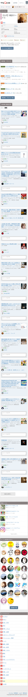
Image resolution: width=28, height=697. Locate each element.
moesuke (6, 122)
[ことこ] (4, 544)
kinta (5, 467)
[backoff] (4, 576)
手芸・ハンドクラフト (9, 659)
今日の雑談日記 (10, 66)
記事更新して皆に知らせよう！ (14, 76)
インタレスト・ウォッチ (9, 329)
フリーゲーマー (24, 548)
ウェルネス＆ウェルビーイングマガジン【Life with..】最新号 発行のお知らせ (10, 134)
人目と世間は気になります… (8, 229)
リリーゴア (6, 252)
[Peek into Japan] (24, 592)
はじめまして (8, 93)
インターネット (7, 668)
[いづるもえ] (17, 544)
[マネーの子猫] (2, 273)
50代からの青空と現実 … (9, 309)
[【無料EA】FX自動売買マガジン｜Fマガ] (10, 592)
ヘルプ (20, 693)
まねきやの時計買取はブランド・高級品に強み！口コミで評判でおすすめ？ (10, 196)
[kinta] (2, 467)
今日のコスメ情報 (7, 138)
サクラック (24, 564)
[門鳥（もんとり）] (24, 584)
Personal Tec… (20, 387)
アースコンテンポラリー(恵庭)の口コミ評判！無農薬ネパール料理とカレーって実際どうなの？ (11, 420)
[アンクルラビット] (2, 487)
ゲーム (4, 662)
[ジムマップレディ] (4, 600)
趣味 (4, 653)
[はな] (2, 430)
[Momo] (17, 568)
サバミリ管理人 (24, 572)
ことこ (3, 548)
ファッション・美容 (8, 638)
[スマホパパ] (17, 584)
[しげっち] (2, 408)
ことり (3, 556)
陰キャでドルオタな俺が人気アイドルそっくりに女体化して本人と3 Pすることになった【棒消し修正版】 (10, 113)
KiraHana (4, 588)
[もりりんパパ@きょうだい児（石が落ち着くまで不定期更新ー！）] (2, 218)
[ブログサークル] (5, 2)
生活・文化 (6, 622)
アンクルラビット (8, 487)
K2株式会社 (4, 440)
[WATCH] (2, 204)
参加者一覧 (14, 607)
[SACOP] (17, 576)
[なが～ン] (10, 552)
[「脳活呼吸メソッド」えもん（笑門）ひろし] (17, 560)
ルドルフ (10, 572)
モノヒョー (10, 604)
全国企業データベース (9, 183)
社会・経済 (6, 647)
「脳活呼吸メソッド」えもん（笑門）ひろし (17, 563)
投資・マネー (6, 650)
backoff (3, 580)
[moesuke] (2, 122)
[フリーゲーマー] (24, 544)
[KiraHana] (4, 584)
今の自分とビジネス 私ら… (11, 268)
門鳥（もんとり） (24, 588)
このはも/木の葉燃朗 (10, 548)
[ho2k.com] (2, 393)
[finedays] (17, 592)
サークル (11, 693)
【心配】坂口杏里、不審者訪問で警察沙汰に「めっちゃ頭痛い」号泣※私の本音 (10, 225)
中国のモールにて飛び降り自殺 (9, 244)
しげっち (6, 408)
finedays (17, 596)
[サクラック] (24, 560)
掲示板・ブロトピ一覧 (8, 97)
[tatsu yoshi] (4, 592)
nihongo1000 (7, 293)
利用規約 (16, 693)
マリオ (24, 580)
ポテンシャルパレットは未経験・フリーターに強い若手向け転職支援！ (10, 325)
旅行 (4, 665)
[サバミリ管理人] (24, 568)
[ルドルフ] (10, 568)
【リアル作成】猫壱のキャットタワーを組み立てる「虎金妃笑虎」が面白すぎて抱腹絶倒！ (10, 362)
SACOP (17, 580)
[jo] (10, 576)
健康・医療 (6, 644)
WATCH (5, 203)
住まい (4, 619)
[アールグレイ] (10, 560)
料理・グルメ (6, 628)
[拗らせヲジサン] (17, 552)
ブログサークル (10, 36)
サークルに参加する (7, 48)
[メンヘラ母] (2, 233)
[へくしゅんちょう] (10, 584)
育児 (4, 625)
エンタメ (5, 616)
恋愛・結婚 (6, 632)
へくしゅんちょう (10, 588)
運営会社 (25, 693)
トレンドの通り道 (14, 364)
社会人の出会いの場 (6, 289)
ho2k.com (6, 393)
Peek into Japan (24, 596)
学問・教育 (6, 675)
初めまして (8, 89)
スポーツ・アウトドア (9, 635)
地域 (4, 678)
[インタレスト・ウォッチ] (2, 333)
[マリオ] (24, 576)
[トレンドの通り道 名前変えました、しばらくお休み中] (2, 370)
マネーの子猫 (7, 273)
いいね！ (5, 119)
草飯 (4, 564)
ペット (4, 641)
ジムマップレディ (3, 604)
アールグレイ (10, 564)
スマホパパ (17, 588)
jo (10, 580)
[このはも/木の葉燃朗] (10, 544)
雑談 (4, 22)
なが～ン (10, 556)
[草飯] (4, 560)
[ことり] (4, 552)
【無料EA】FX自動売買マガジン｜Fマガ (11, 595)
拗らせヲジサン (17, 556)
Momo (17, 572)
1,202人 (16, 26)
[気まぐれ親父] (2, 313)
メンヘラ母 (6, 233)
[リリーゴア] (2, 252)
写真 (4, 656)
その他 (4, 684)
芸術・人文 (6, 672)
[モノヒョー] (10, 600)
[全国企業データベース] (2, 184)
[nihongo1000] (2, 293)
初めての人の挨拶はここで (12, 83)
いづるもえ (17, 548)
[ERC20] (2, 350)
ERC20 (5, 350)
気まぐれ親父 (7, 313)
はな (5, 429)
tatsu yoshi (4, 596)
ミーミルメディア (9, 404)
